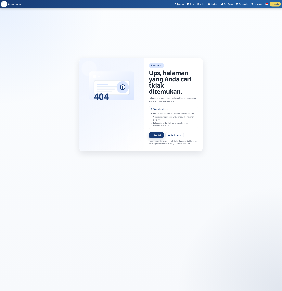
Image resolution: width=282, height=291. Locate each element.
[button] (201, 4)
